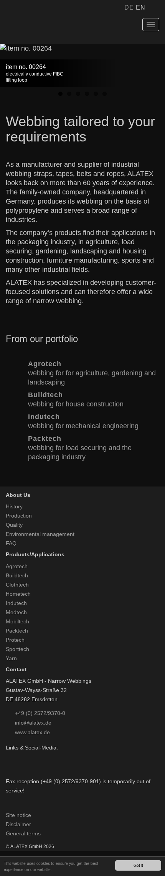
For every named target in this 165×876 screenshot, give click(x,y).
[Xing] (29, 756)
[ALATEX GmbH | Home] (44, 28)
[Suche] (154, 7)
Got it (138, 865)
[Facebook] (9, 756)
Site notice (18, 815)
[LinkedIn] (19, 756)
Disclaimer (18, 824)
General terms (23, 833)
